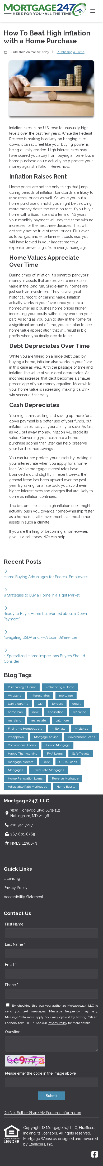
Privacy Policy (15, 888)
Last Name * (15, 944)
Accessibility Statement (23, 897)
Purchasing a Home (71, 52)
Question (12, 1032)
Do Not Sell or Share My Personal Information (42, 1113)
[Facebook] (94, 1155)
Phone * (11, 985)
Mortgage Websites (40, 1139)
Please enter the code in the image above (40, 1073)
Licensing (12, 878)
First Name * (15, 924)
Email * (11, 965)
